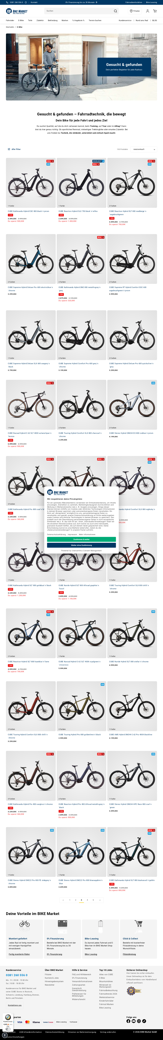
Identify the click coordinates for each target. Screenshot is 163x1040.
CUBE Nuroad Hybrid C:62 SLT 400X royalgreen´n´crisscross (79, 663)
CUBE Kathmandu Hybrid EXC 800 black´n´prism (28, 211)
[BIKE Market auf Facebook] (128, 1021)
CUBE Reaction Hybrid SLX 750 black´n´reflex (78, 211)
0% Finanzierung (54, 954)
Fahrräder (10, 20)
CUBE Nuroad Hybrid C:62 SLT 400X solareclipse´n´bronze (29, 434)
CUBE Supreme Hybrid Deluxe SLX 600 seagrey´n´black (29, 365)
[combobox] (81, 11)
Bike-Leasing (91, 954)
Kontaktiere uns (15, 1005)
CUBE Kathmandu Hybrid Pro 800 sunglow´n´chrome (30, 804)
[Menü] (12, 1014)
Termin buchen (95, 20)
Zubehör (40, 20)
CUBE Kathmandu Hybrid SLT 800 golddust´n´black (29, 585)
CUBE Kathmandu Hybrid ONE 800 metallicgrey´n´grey (79, 289)
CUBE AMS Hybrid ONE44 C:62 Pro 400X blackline (130, 735)
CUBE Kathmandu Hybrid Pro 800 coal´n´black (27, 509)
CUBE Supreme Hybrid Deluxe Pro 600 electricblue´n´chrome (30, 289)
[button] (5, 1035)
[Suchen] (115, 11)
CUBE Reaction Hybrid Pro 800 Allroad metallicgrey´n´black (82, 806)
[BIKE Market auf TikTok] (144, 1021)
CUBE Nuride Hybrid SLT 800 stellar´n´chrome (129, 662)
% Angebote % (78, 20)
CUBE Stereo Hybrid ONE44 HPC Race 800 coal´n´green (130, 806)
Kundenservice (125, 20)
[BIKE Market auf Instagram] (139, 1021)
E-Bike (21, 20)
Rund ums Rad (142, 20)
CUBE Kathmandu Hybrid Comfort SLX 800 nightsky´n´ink (132, 511)
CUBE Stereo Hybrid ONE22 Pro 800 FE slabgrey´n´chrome (29, 882)
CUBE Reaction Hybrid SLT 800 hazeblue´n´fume (28, 662)
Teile (30, 20)
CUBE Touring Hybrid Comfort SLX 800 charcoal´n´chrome (80, 434)
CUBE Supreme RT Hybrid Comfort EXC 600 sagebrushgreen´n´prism (127, 289)
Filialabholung (129, 954)
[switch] (8, 1029)
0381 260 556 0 (16, 975)
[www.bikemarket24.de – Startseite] (16, 11)
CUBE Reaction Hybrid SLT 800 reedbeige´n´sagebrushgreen (127, 213)
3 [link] (81, 900)
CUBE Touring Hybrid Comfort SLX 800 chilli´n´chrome (129, 587)
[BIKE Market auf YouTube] (134, 1021)
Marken (65, 20)
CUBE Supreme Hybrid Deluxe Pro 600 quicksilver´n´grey (131, 365)
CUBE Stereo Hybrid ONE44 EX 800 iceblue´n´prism (131, 433)
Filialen (136, 11)
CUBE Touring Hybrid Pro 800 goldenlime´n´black (80, 735)
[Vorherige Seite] (63, 900)
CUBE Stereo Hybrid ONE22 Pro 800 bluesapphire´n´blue (81, 882)
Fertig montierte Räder (19, 954)
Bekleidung (52, 20)
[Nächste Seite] (100, 900)
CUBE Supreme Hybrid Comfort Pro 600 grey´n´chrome (78, 365)
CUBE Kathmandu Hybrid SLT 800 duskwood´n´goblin (132, 880)
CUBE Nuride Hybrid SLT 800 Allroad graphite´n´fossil (79, 587)
